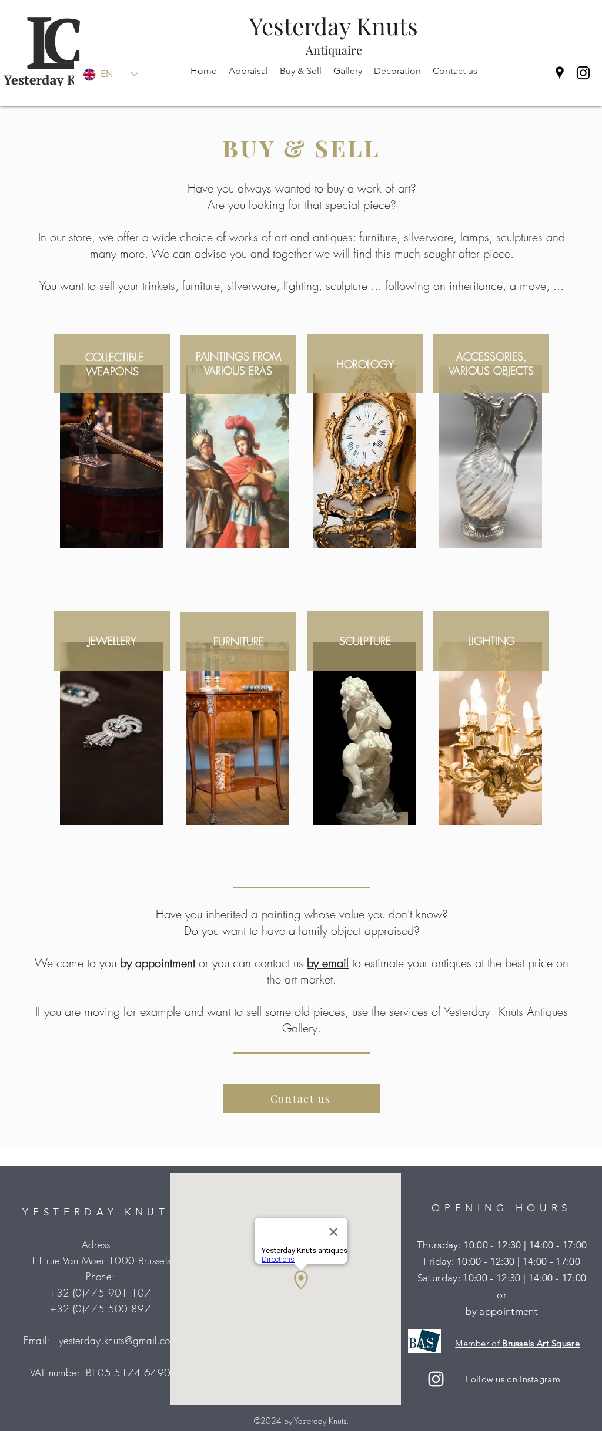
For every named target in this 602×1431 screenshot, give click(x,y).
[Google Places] (559, 73)
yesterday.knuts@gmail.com (118, 1340)
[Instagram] (583, 73)
